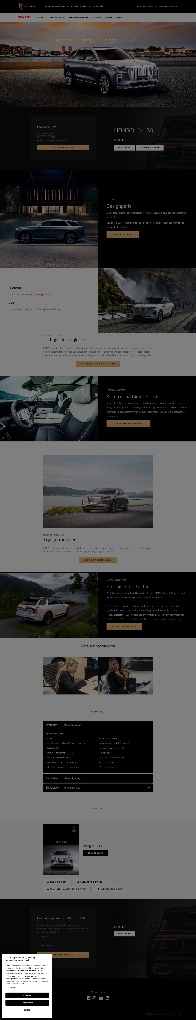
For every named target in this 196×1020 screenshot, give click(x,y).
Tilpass (27, 1010)
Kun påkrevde (27, 1003)
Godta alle (27, 995)
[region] (27, 986)
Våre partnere (10, 988)
